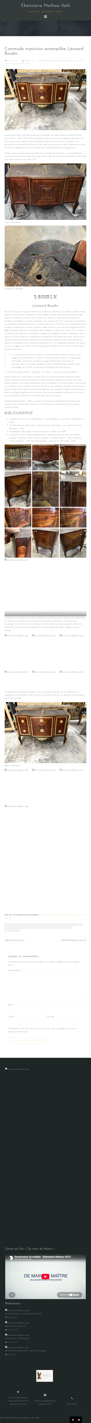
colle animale (31, 924)
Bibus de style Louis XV (15, 1326)
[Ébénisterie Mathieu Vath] (44, 1376)
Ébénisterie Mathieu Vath (45, 6)
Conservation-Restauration (49, 924)
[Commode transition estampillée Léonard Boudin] (45, 99)
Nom (11, 1005)
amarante (9, 924)
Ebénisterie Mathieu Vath (72, 924)
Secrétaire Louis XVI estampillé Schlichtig (23, 1314)
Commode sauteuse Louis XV (73, 940)
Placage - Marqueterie (59, 60)
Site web (50, 1016)
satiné (71, 60)
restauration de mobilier (49, 927)
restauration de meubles (27, 927)
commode (45, 60)
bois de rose (19, 924)
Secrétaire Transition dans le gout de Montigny (25, 1351)
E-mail (11, 1016)
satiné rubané (65, 927)
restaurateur (10, 927)
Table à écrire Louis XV (15, 940)
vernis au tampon (12, 63)
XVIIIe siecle (25, 63)
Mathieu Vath (29, 60)
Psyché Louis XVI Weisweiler (17, 1338)
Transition (79, 60)
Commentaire (15, 970)
